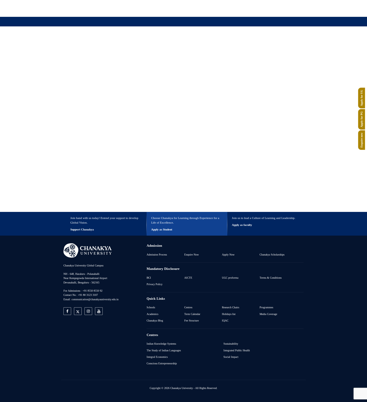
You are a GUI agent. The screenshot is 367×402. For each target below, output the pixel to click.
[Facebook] (238, 8)
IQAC (225, 320)
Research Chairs (230, 307)
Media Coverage (268, 314)
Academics (152, 314)
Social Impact (230, 356)
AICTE (188, 277)
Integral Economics (157, 356)
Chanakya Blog (155, 320)
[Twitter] (246, 8)
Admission (142, 40)
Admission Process (157, 254)
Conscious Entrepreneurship (162, 363)
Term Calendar (192, 314)
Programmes (266, 307)
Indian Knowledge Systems (161, 343)
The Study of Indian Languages (164, 350)
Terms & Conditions (271, 277)
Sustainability (230, 343)
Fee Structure (191, 320)
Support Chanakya (82, 229)
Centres (188, 307)
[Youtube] (264, 8)
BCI (149, 277)
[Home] (87, 250)
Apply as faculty (242, 224)
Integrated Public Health (236, 350)
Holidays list (228, 314)
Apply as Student (161, 229)
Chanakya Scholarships (272, 254)
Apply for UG (361, 98)
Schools (151, 307)
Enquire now (361, 140)
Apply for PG (361, 119)
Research (186, 40)
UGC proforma (230, 277)
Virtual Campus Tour (214, 40)
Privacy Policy (154, 284)
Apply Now (228, 254)
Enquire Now (191, 254)
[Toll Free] (282, 8)
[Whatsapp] (273, 8)
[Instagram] (255, 8)
